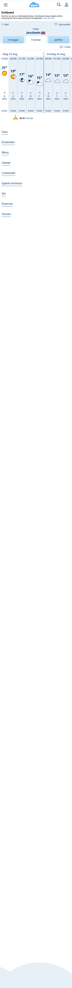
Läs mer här (48, 18)
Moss (5, 152)
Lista (67, 46)
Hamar (6, 163)
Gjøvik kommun (12, 183)
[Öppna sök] (59, 5)
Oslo (5, 132)
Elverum (7, 204)
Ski (4, 193)
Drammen (8, 142)
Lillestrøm (8, 173)
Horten (6, 214)
